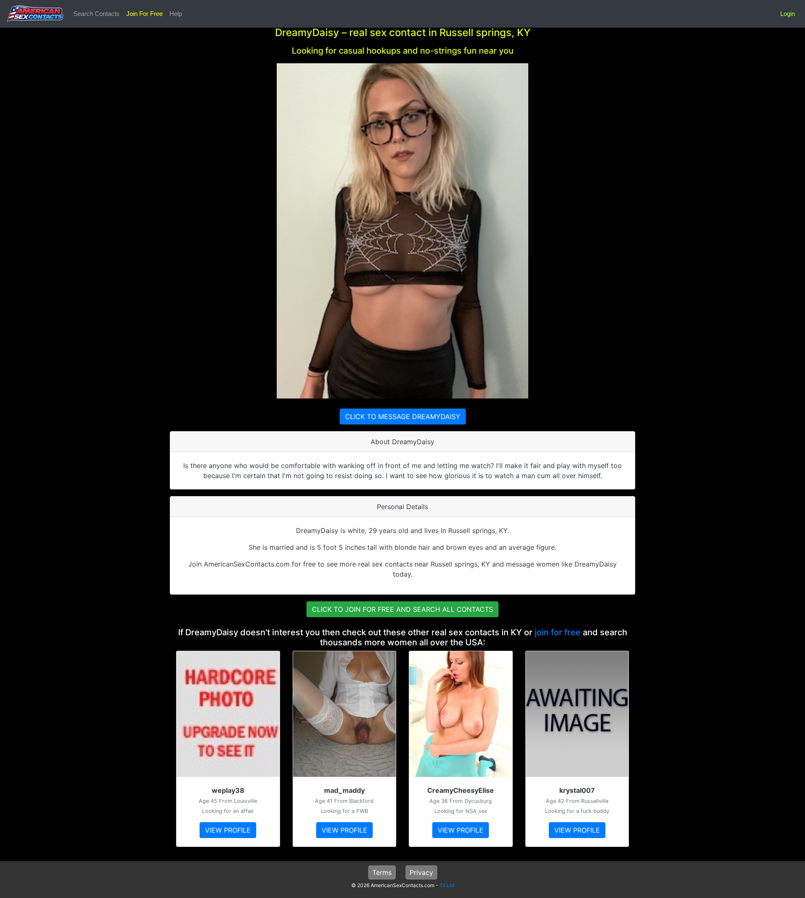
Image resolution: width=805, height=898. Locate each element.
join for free (558, 632)
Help (175, 13)
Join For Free (144, 13)
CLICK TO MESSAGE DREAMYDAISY (402, 416)
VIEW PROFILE (228, 830)
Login (787, 13)
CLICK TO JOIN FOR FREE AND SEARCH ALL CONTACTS (402, 609)
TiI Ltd (446, 885)
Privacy (421, 872)
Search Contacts (96, 13)
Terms (382, 872)
